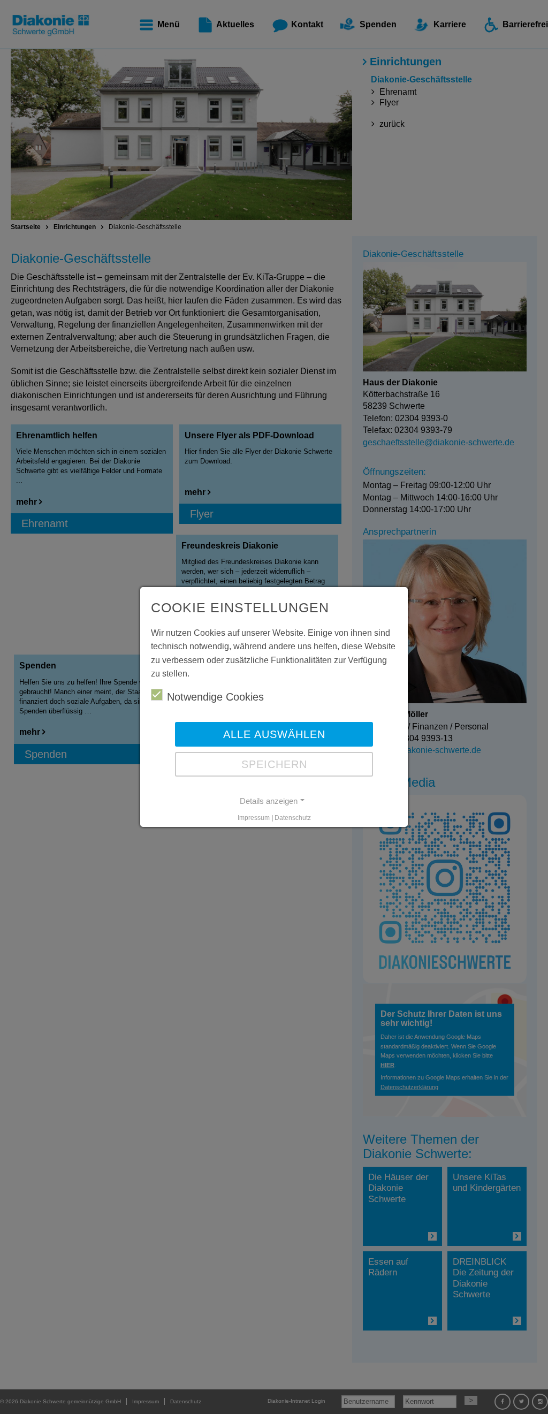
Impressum (254, 818)
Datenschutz (293, 818)
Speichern (274, 764)
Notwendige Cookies (215, 697)
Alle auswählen (274, 734)
